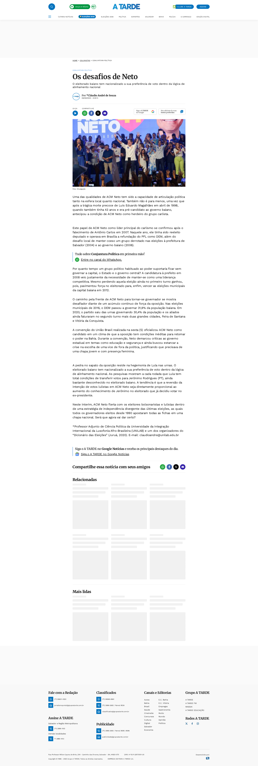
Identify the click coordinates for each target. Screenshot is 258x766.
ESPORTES (135, 17)
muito (161, 713)
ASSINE (203, 7)
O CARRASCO (186, 17)
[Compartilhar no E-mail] (105, 113)
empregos (163, 706)
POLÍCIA (172, 17)
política (162, 723)
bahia (146, 703)
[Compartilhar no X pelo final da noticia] (176, 467)
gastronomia (164, 710)
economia (148, 730)
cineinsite (148, 713)
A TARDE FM (191, 703)
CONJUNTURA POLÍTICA (102, 60)
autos (146, 700)
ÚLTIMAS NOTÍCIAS (65, 17)
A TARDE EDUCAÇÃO (194, 710)
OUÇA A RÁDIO (81, 7)
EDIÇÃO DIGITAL (203, 17)
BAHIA (161, 17)
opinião (162, 720)
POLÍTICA (122, 17)
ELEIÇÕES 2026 (88, 17)
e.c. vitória (164, 703)
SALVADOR (149, 17)
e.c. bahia (163, 700)
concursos (149, 716)
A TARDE (189, 700)
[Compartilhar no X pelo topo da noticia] (98, 113)
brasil (146, 706)
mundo (162, 716)
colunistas (85, 60)
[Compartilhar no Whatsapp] (84, 113)
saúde (147, 710)
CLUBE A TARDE (184, 7)
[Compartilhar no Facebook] (91, 113)
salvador (148, 726)
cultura (147, 720)
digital (147, 723)
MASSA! (188, 707)
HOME (75, 60)
